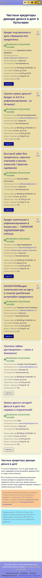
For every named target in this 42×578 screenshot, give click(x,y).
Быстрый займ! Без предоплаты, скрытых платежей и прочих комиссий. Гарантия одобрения (17, 160)
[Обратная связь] (28, 2)
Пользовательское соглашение (29, 575)
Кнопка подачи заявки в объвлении (24, 250)
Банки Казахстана (12, 573)
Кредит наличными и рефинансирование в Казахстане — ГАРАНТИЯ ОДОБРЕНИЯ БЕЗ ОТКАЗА (18, 226)
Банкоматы (24, 573)
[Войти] (39, 2)
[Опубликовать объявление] (25, 2)
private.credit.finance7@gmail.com (16, 58)
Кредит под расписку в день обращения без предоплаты (17, 36)
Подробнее (8, 84)
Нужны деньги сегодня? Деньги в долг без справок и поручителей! (18, 406)
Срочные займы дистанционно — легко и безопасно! (18, 350)
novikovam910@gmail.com (28, 118)
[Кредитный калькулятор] (32, 2)
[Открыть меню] (36, 2)
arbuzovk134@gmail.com (27, 247)
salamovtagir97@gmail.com (28, 423)
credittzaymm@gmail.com (28, 184)
